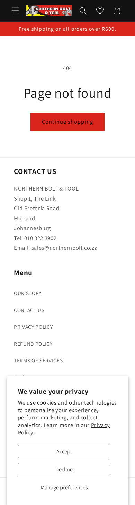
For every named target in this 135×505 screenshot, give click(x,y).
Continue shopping (67, 121)
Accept (64, 451)
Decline (64, 469)
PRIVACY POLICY (33, 326)
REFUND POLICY (33, 343)
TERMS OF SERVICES (38, 360)
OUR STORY (28, 293)
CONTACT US (29, 310)
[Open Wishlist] (100, 10)
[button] (15, 10)
